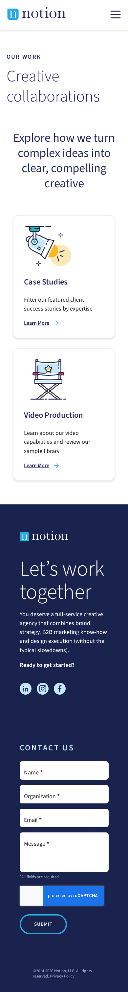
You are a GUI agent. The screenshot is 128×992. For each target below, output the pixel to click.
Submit (43, 924)
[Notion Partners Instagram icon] (43, 690)
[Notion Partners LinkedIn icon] (26, 690)
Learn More (36, 323)
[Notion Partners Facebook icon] (60, 690)
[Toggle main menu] (115, 15)
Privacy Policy (62, 976)
